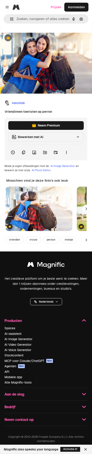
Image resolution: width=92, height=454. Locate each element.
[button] (46, 301)
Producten (13, 320)
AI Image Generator (62, 166)
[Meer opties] (66, 152)
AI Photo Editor (41, 170)
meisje (69, 239)
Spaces (9, 328)
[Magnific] (46, 265)
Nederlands (46, 301)
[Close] (85, 449)
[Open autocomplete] (10, 19)
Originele (29, 38)
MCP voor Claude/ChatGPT (28, 361)
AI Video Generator (17, 345)
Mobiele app (13, 377)
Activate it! (70, 449)
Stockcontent (13, 355)
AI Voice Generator (17, 350)
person (51, 239)
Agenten (14, 366)
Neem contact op (19, 419)
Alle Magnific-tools (17, 382)
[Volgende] (86, 209)
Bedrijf (9, 406)
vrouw (33, 239)
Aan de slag (14, 394)
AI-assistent (12, 334)
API (6, 372)
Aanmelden (76, 7)
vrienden (14, 239)
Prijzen (56, 7)
